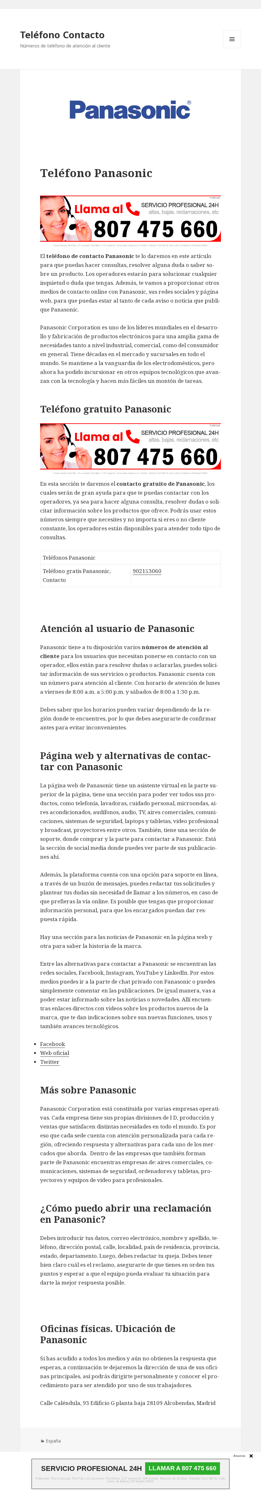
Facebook (52, 1044)
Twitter (50, 1061)
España (53, 1441)
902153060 (147, 571)
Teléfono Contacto (62, 34)
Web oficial (54, 1053)
